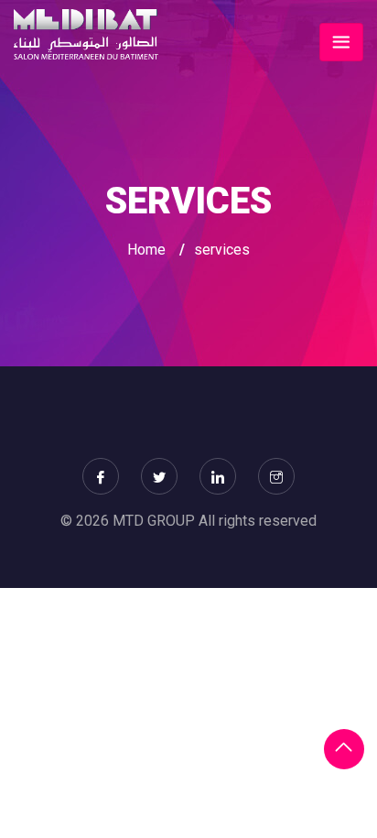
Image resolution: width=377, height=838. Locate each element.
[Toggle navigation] (341, 42)
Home (146, 249)
